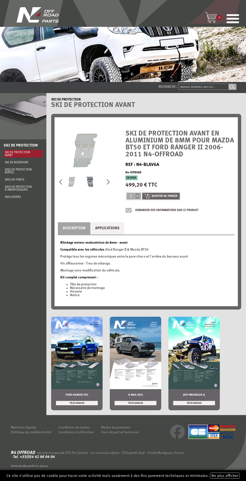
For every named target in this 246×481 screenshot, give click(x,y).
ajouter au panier (164, 196)
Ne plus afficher (224, 476)
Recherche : (168, 87)
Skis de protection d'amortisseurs (18, 188)
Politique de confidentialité (31, 432)
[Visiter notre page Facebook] (177, 438)
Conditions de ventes (74, 427)
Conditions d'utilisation (76, 432)
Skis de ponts (14, 179)
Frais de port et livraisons (120, 432)
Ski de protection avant (17, 154)
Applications (107, 228)
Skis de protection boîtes (18, 171)
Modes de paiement (115, 427)
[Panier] (211, 17)
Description (74, 228)
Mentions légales (23, 427)
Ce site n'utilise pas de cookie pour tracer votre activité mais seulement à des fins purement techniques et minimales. (122, 476)
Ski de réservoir (16, 162)
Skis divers (13, 197)
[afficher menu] (233, 19)
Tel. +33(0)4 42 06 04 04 (33, 457)
